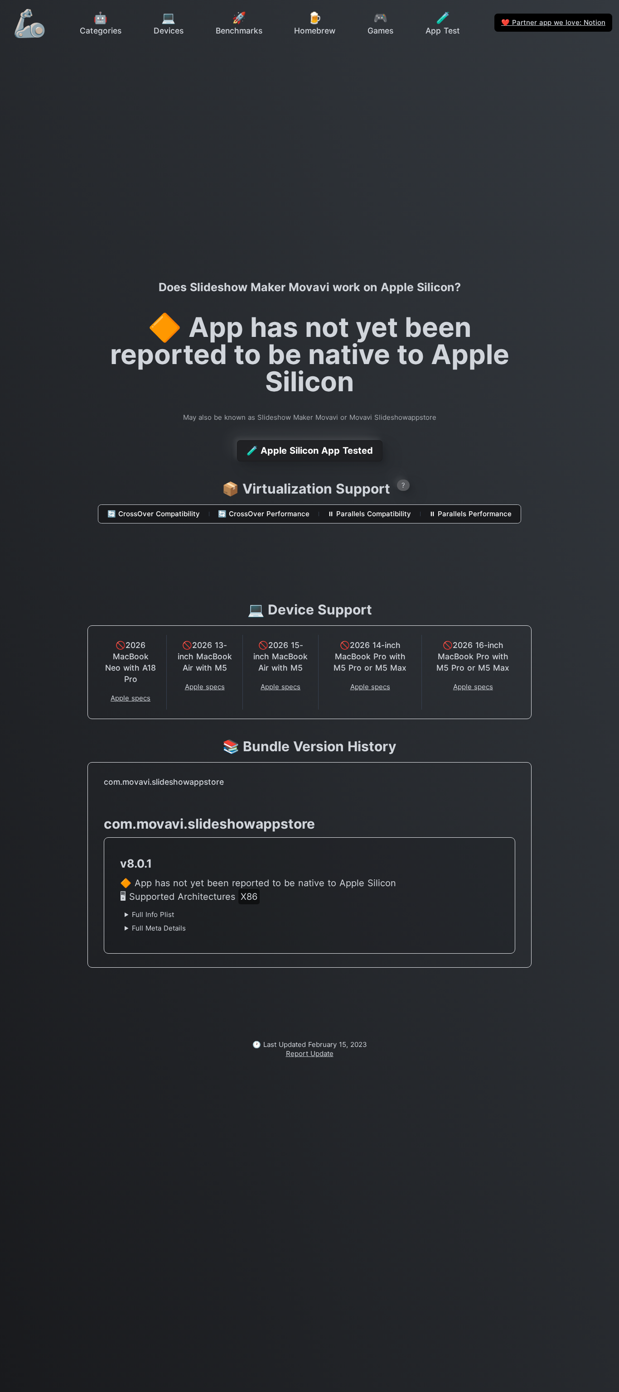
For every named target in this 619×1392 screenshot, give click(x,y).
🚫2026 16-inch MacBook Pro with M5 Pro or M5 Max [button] (472, 656)
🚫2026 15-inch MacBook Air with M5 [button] (280, 656)
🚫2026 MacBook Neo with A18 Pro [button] (130, 662)
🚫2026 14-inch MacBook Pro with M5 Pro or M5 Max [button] (370, 656)
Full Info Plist (153, 914)
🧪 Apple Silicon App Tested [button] (310, 450)
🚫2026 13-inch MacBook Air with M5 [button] (205, 656)
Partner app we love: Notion (553, 22)
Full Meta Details (159, 928)
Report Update (310, 1053)
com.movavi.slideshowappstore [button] (164, 782)
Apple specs (130, 698)
